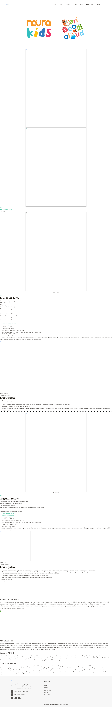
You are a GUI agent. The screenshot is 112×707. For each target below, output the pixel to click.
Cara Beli (46, 688)
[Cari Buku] (104, 4)
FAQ (45, 685)
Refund (46, 692)
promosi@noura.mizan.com (21, 691)
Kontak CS (47, 695)
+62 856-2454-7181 (19, 694)
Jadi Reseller (47, 690)
